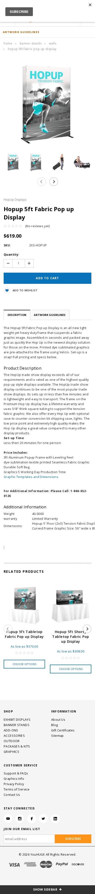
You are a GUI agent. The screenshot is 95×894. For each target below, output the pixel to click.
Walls (53, 43)
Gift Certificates (63, 730)
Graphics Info (14, 779)
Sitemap (57, 736)
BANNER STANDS (31, 43)
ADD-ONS (11, 730)
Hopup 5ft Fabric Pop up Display (32, 49)
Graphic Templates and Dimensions (31, 477)
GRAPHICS (11, 752)
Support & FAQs (16, 773)
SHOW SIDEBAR (45, 889)
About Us (58, 720)
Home (8, 43)
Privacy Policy (14, 784)
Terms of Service (16, 789)
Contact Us (12, 795)
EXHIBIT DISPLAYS (17, 720)
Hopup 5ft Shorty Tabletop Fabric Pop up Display (70, 636)
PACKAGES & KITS (17, 746)
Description (17, 315)
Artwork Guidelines (50, 315)
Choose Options (24, 664)
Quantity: (11, 254)
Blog (54, 725)
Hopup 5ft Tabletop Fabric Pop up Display (24, 634)
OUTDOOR (12, 741)
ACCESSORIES (14, 736)
